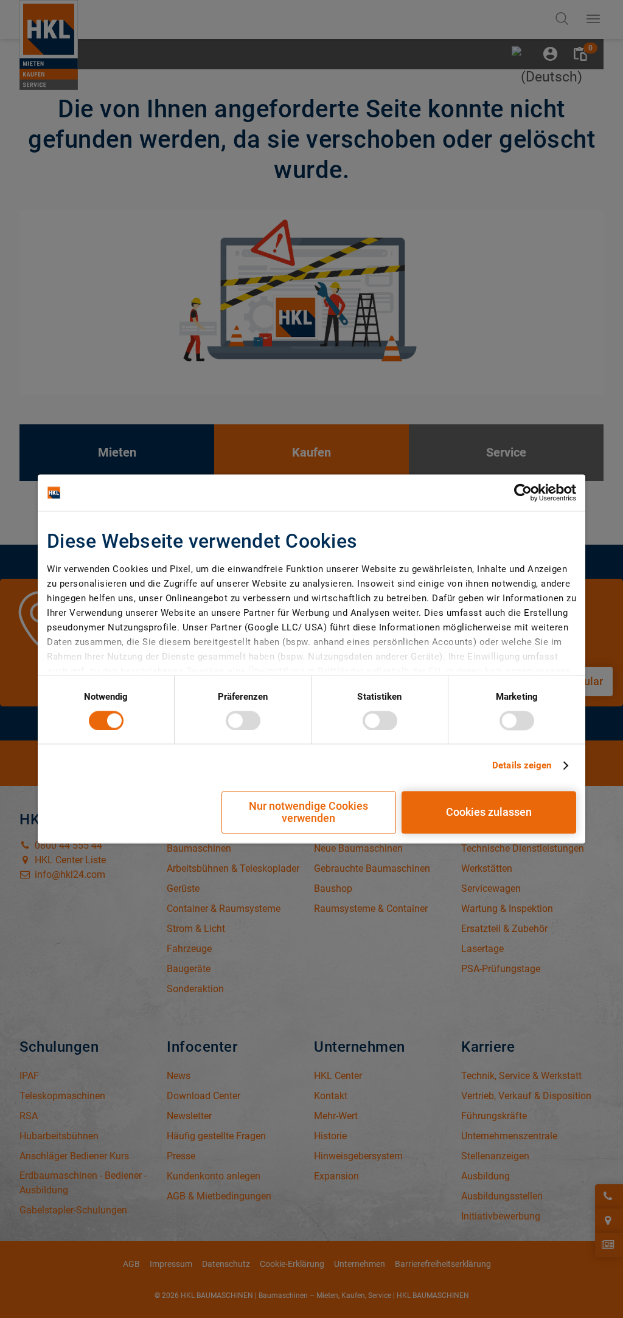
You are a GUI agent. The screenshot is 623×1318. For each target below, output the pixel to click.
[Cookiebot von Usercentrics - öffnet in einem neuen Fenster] (523, 492)
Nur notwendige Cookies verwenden (308, 812)
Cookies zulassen (489, 812)
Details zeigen (521, 765)
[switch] (243, 720)
